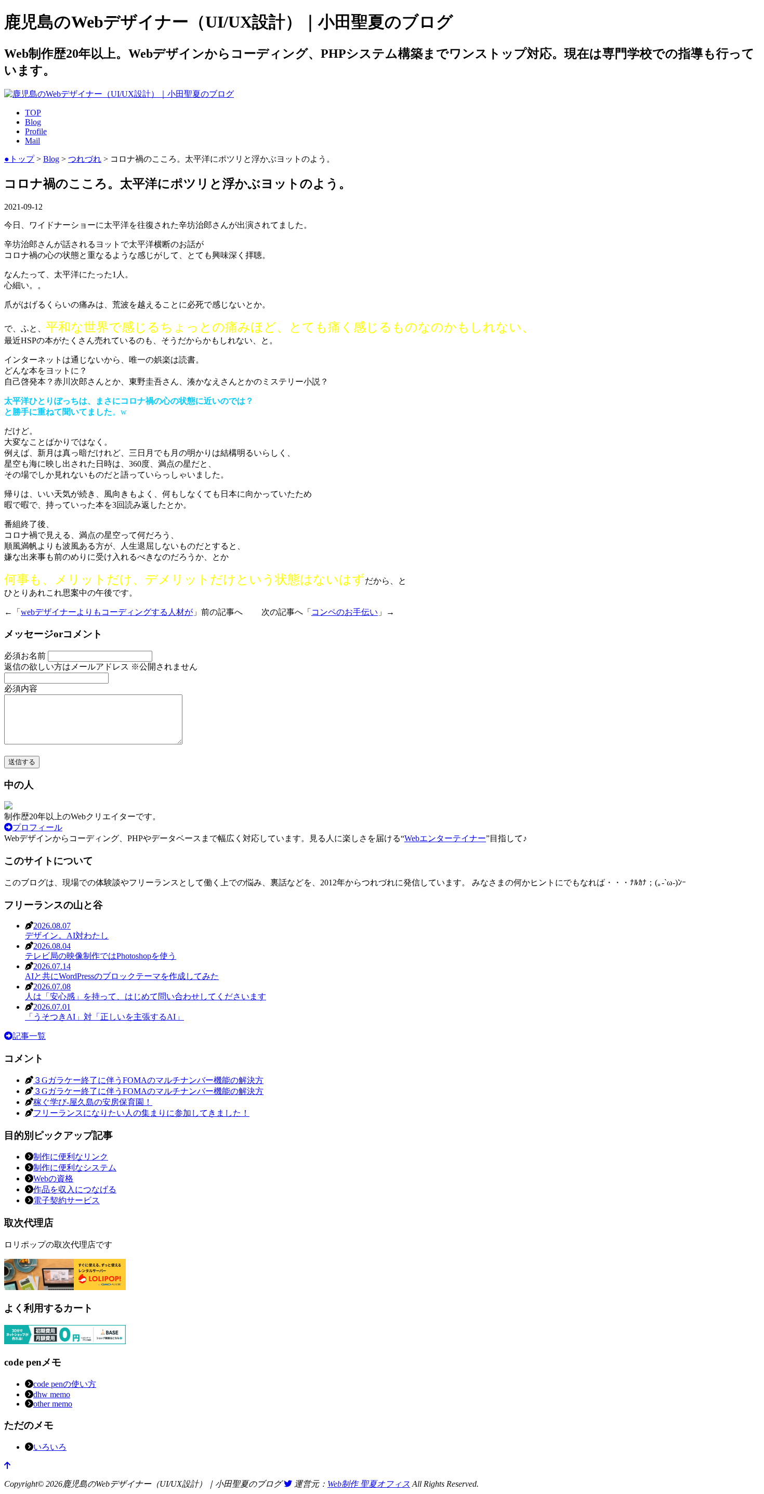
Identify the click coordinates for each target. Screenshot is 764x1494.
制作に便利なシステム (74, 1167)
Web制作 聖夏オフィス (368, 1483)
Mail (32, 140)
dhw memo (51, 1394)
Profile (36, 131)
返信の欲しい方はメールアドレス (100, 666)
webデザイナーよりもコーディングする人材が (107, 612)
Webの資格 (53, 1178)
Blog (33, 122)
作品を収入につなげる (74, 1189)
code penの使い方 (64, 1384)
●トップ (19, 158)
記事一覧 (29, 1036)
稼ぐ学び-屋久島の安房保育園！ (92, 1102)
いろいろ (50, 1447)
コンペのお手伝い (344, 612)
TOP (33, 112)
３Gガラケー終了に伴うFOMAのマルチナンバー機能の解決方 (148, 1080)
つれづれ (84, 158)
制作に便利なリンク (70, 1156)
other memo (52, 1403)
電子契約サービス (66, 1200)
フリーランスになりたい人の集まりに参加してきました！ (141, 1113)
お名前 (26, 655)
